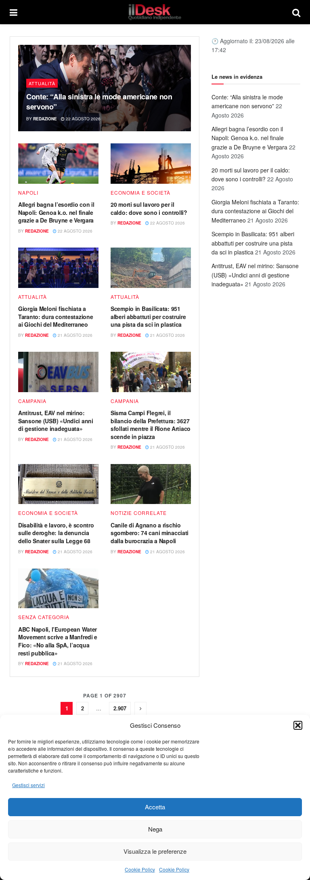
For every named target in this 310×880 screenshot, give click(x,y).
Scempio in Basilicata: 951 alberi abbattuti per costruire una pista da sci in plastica (148, 316)
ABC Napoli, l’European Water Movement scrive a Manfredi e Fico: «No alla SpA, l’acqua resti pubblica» (57, 641)
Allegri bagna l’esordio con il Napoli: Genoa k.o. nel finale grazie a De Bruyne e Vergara (56, 212)
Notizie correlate (139, 512)
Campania (32, 401)
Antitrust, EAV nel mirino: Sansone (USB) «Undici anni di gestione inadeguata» (55, 421)
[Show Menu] (13, 12)
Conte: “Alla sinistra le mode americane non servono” (99, 101)
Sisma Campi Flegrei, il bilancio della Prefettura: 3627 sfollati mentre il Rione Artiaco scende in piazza (151, 425)
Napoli (28, 192)
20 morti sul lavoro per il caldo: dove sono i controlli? (149, 208)
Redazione (45, 119)
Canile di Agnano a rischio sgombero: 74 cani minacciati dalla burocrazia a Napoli (150, 533)
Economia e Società (140, 192)
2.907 (119, 708)
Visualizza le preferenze (155, 851)
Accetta (155, 806)
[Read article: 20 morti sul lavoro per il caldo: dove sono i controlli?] (151, 163)
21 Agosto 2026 (74, 335)
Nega (155, 829)
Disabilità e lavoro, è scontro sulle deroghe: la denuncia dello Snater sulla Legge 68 (56, 533)
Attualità (42, 83)
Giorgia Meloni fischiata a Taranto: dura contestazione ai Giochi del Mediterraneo (55, 316)
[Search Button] (296, 12)
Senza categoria (43, 617)
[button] (298, 725)
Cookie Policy (140, 869)
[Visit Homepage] (155, 12)
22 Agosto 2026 (83, 119)
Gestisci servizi (28, 784)
